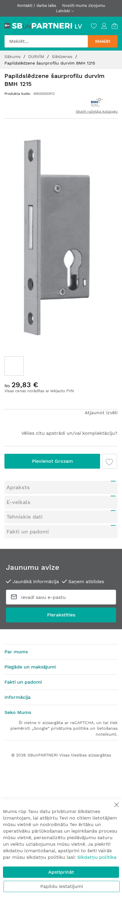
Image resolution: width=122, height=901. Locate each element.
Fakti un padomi (28, 531)
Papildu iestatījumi (61, 886)
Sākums (13, 56)
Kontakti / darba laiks (36, 5)
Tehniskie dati (25, 517)
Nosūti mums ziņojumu (83, 5)
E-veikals (18, 502)
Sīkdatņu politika (96, 857)
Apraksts (18, 487)
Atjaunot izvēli (101, 412)
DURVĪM (37, 56)
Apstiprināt (61, 872)
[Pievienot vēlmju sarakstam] (109, 461)
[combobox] (46, 41)
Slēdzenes (63, 56)
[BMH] (96, 102)
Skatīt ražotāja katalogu (97, 111)
